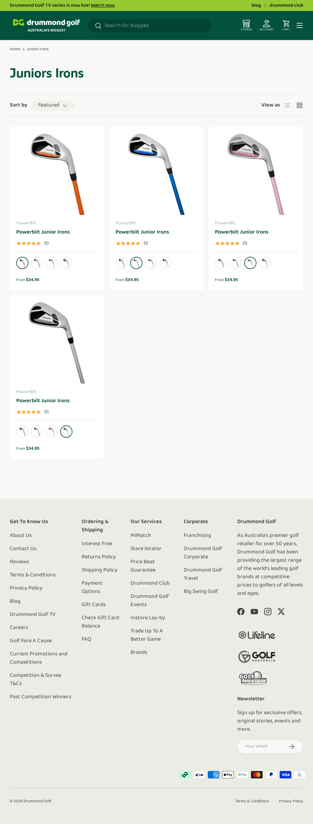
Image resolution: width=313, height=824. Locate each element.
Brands (139, 652)
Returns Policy (99, 557)
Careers (19, 628)
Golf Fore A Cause (31, 641)
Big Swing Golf (201, 591)
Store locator (146, 549)
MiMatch (141, 535)
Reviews (19, 562)
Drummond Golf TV (33, 614)
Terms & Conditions (33, 575)
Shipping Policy (99, 570)
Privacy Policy (26, 588)
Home (15, 49)
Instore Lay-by (148, 618)
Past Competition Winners (40, 697)
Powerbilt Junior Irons (43, 232)
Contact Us (23, 549)
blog (256, 5)
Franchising (197, 535)
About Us (21, 535)
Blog (15, 601)
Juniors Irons (38, 49)
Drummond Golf (37, 801)
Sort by (18, 105)
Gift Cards (94, 605)
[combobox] (149, 25)
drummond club (286, 5)
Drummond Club (150, 583)
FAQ (86, 639)
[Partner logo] (256, 635)
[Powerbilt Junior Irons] (57, 174)
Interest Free (97, 544)
